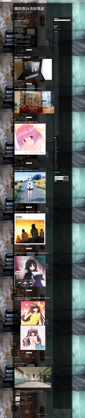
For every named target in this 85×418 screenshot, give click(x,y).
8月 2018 (55, 58)
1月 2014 (55, 91)
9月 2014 (55, 82)
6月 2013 (55, 100)
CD (17, 164)
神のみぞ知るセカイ (23, 156)
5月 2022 (55, 43)
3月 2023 (55, 40)
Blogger (46, 414)
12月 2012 (56, 108)
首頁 (33, 357)
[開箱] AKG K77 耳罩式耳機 (22, 57)
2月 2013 (55, 106)
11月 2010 (56, 133)
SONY (56, 169)
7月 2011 (55, 126)
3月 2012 (55, 117)
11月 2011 (56, 122)
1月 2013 (55, 107)
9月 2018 (55, 56)
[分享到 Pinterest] (31, 50)
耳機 (18, 85)
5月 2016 (55, 71)
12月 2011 (56, 121)
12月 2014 (56, 80)
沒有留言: (22, 49)
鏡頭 (56, 157)
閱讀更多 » (16, 81)
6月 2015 (55, 78)
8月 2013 (55, 97)
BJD (56, 159)
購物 (56, 154)
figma (56, 165)
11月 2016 (56, 67)
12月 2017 (56, 59)
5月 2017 (55, 62)
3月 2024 (55, 34)
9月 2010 (55, 134)
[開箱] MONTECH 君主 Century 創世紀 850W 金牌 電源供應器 (32, 390)
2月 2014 (55, 89)
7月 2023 (55, 37)
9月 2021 (55, 44)
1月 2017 (55, 65)
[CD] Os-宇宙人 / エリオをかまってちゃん (26, 170)
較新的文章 (17, 357)
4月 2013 (55, 103)
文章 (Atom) (19, 359)
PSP (56, 168)
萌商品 (56, 147)
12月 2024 (56, 33)
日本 (18, 51)
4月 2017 (55, 63)
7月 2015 (55, 77)
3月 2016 (55, 73)
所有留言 (57, 179)
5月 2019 (55, 54)
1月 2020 (55, 51)
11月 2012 (56, 110)
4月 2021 (55, 47)
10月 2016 (56, 69)
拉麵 (56, 142)
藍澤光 (56, 155)
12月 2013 (56, 92)
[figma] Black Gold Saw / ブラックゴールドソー (28, 88)
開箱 (20, 85)
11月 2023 (56, 36)
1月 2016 (55, 74)
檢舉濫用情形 (57, 172)
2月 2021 (55, 48)
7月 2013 (55, 99)
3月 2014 (55, 88)
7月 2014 (55, 84)
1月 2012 (55, 119)
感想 (56, 150)
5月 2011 (55, 129)
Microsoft (56, 166)
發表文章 (57, 177)
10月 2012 (56, 111)
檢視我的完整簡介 (57, 29)
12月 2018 (56, 55)
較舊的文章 (48, 357)
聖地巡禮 (23, 51)
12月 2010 (56, 132)
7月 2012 (55, 114)
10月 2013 (56, 95)
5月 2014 (55, 85)
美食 (56, 143)
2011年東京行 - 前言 (20, 21)
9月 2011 (55, 125)
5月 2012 (55, 115)
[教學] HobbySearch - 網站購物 (26, 396)
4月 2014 (55, 86)
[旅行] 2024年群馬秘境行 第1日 (20, 363)
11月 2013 (56, 93)
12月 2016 (56, 66)
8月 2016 (55, 70)
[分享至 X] (29, 50)
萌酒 (56, 146)
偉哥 (56, 27)
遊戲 (56, 153)
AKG (22, 85)
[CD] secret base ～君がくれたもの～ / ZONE (27, 211)
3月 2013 (55, 104)
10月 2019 (56, 52)
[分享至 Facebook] (30, 50)
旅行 (20, 51)
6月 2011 (55, 128)
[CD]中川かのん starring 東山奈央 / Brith (26, 122)
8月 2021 (55, 45)
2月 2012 (55, 118)
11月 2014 (56, 81)
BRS (56, 161)
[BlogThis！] (27, 50)
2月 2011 (55, 130)
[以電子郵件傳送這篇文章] (26, 50)
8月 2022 (55, 41)
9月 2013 (55, 96)
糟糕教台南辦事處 (29, 9)
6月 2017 (55, 60)
